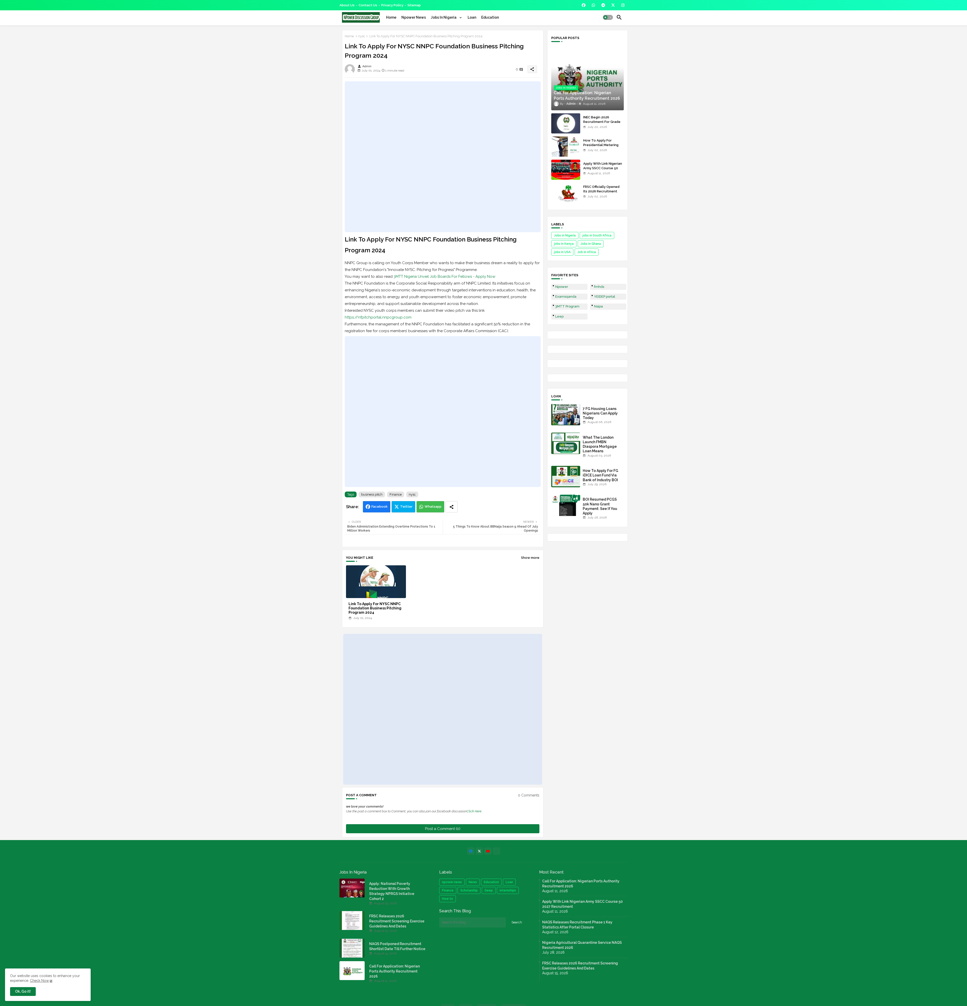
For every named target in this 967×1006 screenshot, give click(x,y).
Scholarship (469, 890)
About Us (347, 5)
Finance (396, 494)
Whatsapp (433, 506)
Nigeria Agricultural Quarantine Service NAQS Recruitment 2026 (582, 945)
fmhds (599, 287)
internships (508, 890)
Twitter (406, 506)
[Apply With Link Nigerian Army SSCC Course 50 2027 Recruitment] (565, 170)
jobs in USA (562, 252)
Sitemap (414, 5)
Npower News (413, 17)
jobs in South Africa (596, 235)
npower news (452, 882)
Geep (489, 890)
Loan (472, 17)
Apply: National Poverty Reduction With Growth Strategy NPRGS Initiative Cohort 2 (391, 891)
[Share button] (451, 506)
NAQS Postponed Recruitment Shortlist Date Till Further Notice (397, 946)
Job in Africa (586, 252)
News (473, 882)
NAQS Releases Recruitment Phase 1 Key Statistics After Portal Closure (577, 924)
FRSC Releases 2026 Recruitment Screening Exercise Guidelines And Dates (396, 921)
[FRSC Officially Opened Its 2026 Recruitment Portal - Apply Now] (565, 193)
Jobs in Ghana (590, 244)
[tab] (391, 17)
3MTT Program (567, 306)
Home (391, 17)
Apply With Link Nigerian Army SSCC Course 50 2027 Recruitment (602, 168)
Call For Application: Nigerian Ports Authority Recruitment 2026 (394, 971)
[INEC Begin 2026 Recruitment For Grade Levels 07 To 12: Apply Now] (565, 123)
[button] (608, 17)
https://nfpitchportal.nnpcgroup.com (378, 317)
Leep (559, 316)
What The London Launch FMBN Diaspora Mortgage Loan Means (600, 444)
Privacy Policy (392, 5)
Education (490, 17)
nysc (361, 36)
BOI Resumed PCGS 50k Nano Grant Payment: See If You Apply (600, 506)
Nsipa (598, 306)
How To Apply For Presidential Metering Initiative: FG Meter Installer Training (600, 147)
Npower (561, 287)
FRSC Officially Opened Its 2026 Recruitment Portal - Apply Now (601, 191)
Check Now (39, 981)
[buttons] (583, 5)
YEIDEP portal (604, 296)
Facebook (379, 506)
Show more (530, 558)
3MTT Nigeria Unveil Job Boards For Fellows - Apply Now (444, 276)
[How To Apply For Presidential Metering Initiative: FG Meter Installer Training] (565, 146)
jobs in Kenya (564, 244)
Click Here (474, 811)
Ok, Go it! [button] (23, 991)
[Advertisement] (443, 156)
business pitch (372, 494)
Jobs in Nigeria (565, 235)
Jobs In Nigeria (444, 17)
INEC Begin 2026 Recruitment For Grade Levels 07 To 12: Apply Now (601, 124)
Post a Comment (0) (442, 828)
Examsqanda (565, 296)
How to (447, 898)
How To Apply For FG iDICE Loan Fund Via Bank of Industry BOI (600, 475)
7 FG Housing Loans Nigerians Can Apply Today (600, 413)
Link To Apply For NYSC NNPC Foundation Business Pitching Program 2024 (375, 608)
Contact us (368, 5)
